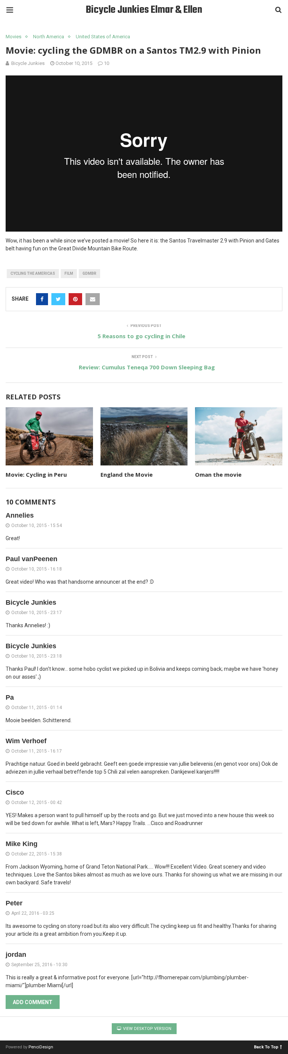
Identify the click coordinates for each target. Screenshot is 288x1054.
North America (48, 36)
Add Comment (32, 1002)
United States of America (103, 36)
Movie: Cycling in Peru (36, 474)
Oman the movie (218, 474)
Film (68, 273)
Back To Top (266, 1047)
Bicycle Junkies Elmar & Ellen (144, 10)
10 (106, 63)
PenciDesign (40, 1047)
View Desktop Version (146, 1028)
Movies (13, 36)
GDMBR (89, 273)
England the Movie (126, 474)
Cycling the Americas (32, 273)
